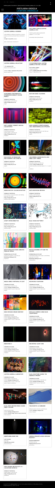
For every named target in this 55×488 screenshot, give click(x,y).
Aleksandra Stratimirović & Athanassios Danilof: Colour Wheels (13, 95)
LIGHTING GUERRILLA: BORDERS (12, 31)
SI (4, 2)
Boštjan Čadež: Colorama (37, 93)
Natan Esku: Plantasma (36, 281)
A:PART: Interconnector (11, 220)
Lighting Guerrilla (13, 484)
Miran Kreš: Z (8, 343)
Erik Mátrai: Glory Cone (36, 343)
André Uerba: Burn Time (11, 436)
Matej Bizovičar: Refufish (37, 190)
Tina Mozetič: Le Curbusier (37, 406)
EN (7, 2)
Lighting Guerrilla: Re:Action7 (13, 63)
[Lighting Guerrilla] (27, 9)
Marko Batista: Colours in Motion (14, 190)
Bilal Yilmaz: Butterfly (36, 220)
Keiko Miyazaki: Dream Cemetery (13, 312)
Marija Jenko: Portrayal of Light (14, 281)
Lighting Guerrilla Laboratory (13, 374)
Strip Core (12, 2)
